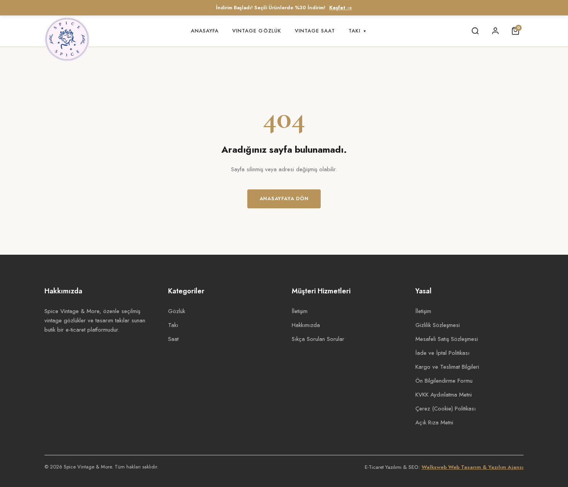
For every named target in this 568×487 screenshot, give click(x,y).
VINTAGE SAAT (315, 30)
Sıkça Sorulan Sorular (318, 339)
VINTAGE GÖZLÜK (256, 30)
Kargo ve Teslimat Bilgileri (447, 367)
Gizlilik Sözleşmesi (437, 325)
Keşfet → (340, 7)
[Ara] (475, 31)
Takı (357, 30)
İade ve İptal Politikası (442, 353)
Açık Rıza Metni (434, 422)
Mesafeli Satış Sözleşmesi (446, 339)
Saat (173, 339)
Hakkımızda (306, 325)
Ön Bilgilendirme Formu (444, 380)
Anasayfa (205, 30)
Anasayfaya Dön (284, 198)
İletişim (300, 311)
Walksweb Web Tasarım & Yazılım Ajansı (473, 467)
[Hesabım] (495, 31)
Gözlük (176, 311)
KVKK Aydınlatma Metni (443, 394)
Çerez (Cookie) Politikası (445, 408)
